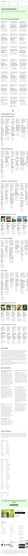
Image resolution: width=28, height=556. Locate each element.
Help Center (3, 534)
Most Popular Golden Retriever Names (19, 314)
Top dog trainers (22, 1)
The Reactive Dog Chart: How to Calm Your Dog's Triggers (13, 163)
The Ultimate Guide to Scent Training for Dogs (4, 76)
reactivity (17, 169)
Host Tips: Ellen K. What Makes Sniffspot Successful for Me (17, 192)
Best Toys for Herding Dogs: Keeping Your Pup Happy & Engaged (13, 130)
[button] (9, 110)
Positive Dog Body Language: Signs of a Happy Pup (23, 26)
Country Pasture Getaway (16, 199)
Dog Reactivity (17, 4)
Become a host (12, 531)
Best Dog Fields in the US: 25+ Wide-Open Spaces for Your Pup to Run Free (2, 133)
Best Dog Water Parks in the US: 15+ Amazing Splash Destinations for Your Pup (8, 130)
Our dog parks (9, 1)
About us (2, 527)
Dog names (14, 1)
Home (11, 527)
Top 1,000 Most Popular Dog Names (3, 314)
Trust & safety (3, 528)
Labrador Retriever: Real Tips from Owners (12, 280)
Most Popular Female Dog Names (13, 314)
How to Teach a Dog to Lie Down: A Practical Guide (23, 89)
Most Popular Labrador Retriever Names (25, 314)
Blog (11, 1)
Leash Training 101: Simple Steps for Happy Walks (14, 64)
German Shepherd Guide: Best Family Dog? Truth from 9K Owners (7, 284)
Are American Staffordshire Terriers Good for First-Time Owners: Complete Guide (23, 284)
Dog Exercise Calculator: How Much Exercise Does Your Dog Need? (23, 129)
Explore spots (12, 528)
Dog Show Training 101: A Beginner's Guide (13, 89)
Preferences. (16, 553)
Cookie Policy (23, 552)
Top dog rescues (18, 1)
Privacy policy (3, 531)
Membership (11, 530)
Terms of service (3, 530)
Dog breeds (26, 1)
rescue (24, 80)
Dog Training (9, 4)
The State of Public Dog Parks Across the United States (7, 194)
